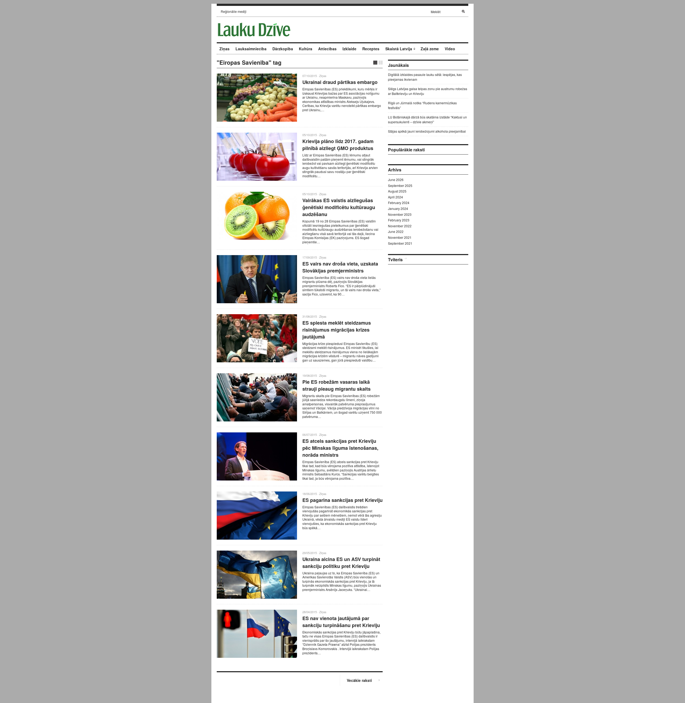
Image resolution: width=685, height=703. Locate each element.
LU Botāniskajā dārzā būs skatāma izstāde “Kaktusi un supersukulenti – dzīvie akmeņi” (427, 119)
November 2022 (400, 226)
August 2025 (397, 191)
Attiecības (327, 48)
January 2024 (398, 208)
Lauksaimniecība (251, 48)
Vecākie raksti (359, 680)
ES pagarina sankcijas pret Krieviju (342, 500)
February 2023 (398, 220)
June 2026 (396, 179)
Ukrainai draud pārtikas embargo (340, 82)
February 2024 (398, 202)
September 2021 (400, 243)
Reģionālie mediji (233, 11)
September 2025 (400, 185)
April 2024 (395, 197)
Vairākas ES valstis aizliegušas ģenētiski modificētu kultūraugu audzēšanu (338, 207)
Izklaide (349, 48)
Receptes (370, 48)
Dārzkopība (282, 48)
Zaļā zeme (430, 48)
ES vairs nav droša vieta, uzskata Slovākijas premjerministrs (340, 267)
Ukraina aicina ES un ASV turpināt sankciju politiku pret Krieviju (341, 563)
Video (450, 48)
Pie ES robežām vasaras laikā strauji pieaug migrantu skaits (336, 385)
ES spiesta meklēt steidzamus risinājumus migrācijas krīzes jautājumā (336, 329)
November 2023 (400, 214)
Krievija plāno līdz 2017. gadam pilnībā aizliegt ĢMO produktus (338, 145)
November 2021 (400, 237)
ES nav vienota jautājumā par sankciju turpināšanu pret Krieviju (341, 622)
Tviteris (395, 259)
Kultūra (305, 48)
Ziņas (224, 48)
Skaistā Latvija (398, 48)
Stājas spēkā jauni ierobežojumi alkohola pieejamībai (427, 131)
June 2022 (396, 231)
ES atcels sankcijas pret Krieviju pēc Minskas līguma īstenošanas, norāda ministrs (340, 447)
